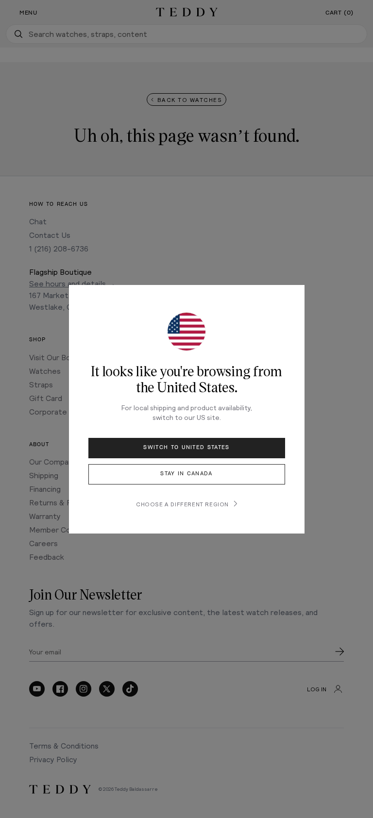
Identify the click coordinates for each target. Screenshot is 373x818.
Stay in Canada (186, 473)
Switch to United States (186, 447)
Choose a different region (182, 504)
